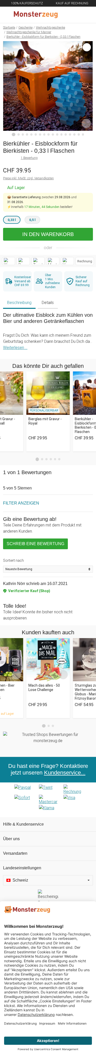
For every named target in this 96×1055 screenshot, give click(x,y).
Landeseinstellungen (22, 868)
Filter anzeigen (21, 503)
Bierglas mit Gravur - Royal (45, 421)
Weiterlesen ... (15, 347)
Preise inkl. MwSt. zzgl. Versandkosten (28, 178)
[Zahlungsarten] (48, 799)
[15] (74, 134)
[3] (23, 134)
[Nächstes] (87, 88)
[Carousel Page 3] (46, 459)
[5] (31, 134)
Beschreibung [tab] (19, 302)
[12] (61, 134)
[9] (48, 134)
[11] (57, 134)
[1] (13, 134)
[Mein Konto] (86, 15)
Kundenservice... (65, 773)
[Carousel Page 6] (59, 459)
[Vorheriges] (8, 88)
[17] (83, 134)
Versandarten (15, 853)
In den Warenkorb (48, 234)
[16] (79, 134)
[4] (27, 134)
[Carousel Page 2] (42, 459)
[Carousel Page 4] (51, 459)
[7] (40, 134)
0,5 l (32, 220)
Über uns (11, 839)
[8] (44, 134)
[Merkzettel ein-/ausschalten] (86, 123)
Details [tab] (48, 302)
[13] (66, 134)
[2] (18, 134)
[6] (36, 134)
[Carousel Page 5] (55, 459)
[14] (70, 134)
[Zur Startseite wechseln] (36, 15)
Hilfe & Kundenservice (23, 824)
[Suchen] (64, 15)
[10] (53, 134)
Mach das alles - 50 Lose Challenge (44, 687)
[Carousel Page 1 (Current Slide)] (37, 459)
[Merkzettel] (75, 15)
